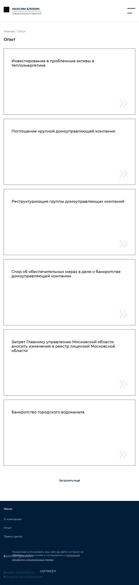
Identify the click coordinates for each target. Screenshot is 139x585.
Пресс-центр (13, 536)
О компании (13, 519)
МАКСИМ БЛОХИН (25, 8)
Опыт (8, 527)
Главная (9, 31)
